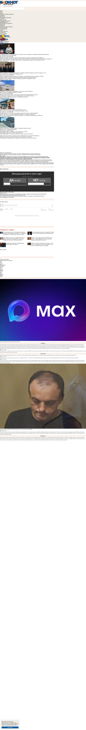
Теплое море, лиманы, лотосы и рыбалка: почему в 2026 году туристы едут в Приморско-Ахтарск (17, 437)
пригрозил (19, 163)
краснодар (2, 197)
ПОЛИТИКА (2, 25)
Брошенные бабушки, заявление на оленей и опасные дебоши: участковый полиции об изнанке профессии (22, 57)
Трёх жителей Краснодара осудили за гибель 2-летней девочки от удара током (56, 438)
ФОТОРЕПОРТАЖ (3, 31)
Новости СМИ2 (3, 249)
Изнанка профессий (4, 42)
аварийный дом (7, 197)
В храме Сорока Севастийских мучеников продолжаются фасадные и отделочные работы (62, 344)
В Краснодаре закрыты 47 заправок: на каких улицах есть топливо (13, 131)
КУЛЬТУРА (2, 18)
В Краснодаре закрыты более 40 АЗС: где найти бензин (11, 132)
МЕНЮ (1, 10)
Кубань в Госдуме (3, 61)
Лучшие (6, 209)
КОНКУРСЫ (2, 16)
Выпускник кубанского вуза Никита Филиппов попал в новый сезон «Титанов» (52, 347)
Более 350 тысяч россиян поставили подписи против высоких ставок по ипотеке (31, 361)
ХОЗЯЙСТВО (2, 32)
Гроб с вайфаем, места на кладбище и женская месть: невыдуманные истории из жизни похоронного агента (22, 60)
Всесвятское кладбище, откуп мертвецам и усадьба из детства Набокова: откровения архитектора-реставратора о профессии (26, 58)
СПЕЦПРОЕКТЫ (3, 29)
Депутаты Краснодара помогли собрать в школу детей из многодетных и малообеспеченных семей (24, 348)
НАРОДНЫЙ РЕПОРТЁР (5, 21)
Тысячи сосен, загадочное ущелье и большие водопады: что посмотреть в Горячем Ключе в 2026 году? (21, 115)
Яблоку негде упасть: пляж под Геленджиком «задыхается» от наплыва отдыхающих (17, 114)
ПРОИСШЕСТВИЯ (3, 27)
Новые (1, 209)
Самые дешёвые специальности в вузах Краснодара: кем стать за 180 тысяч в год (17, 95)
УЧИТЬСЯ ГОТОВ (6, 37)
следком (12, 197)
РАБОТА (7, 35)
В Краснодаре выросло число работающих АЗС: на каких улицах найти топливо (16, 133)
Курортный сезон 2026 (4, 98)
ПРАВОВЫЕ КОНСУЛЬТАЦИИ (6, 26)
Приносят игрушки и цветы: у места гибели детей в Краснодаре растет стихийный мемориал (25, 438)
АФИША (1, 13)
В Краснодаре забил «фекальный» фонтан (8, 195)
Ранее (11, 209)
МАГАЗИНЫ (6, 41)
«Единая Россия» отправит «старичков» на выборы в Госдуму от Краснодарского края (17, 78)
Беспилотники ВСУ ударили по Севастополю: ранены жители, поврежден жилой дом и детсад (22, 347)
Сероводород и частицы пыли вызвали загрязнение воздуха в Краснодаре (14, 344)
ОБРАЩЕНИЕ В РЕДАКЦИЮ (6, 23)
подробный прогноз (4, 260)
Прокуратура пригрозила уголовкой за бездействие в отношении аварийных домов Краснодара (19, 194)
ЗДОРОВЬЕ (2, 15)
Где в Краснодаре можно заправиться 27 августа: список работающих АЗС (33, 433)
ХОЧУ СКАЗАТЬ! (3, 33)
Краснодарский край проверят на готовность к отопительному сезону (13, 355)
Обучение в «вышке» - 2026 (5, 79)
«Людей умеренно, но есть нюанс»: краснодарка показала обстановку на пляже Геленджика (19, 113)
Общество (2, 152)
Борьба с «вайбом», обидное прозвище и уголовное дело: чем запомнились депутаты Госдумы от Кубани (21, 76)
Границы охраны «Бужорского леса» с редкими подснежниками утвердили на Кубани (49, 437)
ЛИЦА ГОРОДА (3, 20)
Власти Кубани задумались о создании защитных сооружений (57, 433)
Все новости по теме (4, 56)
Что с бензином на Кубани (5, 116)
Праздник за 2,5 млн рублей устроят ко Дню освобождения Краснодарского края (63, 355)
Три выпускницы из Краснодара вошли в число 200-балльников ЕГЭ (14, 96)
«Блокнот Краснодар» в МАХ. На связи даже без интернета (10, 341)
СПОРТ (1, 30)
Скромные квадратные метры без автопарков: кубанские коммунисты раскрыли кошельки (18, 77)
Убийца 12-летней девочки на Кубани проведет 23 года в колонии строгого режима (15, 429)
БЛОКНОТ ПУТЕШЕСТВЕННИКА (7, 14)
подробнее (10, 260)
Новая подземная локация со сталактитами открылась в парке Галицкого (54, 348)
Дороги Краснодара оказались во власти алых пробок (37, 344)
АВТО (1, 12)
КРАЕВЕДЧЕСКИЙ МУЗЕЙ (5, 17)
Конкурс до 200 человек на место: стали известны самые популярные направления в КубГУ (19, 94)
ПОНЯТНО (10, 727)
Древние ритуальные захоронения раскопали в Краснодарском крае (64, 360)
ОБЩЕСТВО (2, 24)
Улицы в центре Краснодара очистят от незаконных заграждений (37, 355)
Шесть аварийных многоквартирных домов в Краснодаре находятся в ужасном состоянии (18, 196)
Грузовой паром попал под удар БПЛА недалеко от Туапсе (55, 361)
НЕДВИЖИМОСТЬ (4, 22)
